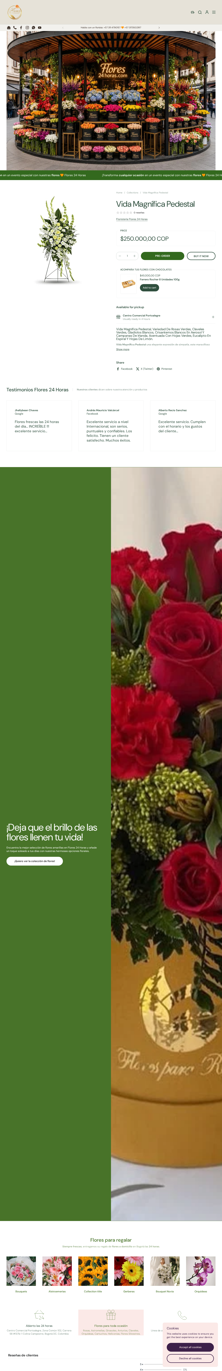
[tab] (213, 317)
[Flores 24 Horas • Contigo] (15, 12)
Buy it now (201, 256)
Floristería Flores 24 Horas (132, 219)
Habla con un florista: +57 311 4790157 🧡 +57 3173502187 (111, 27)
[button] (200, 12)
